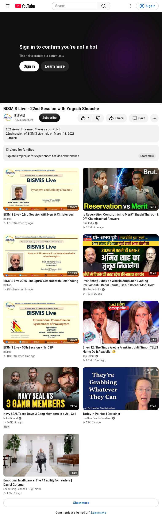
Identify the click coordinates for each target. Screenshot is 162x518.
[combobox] (75, 5)
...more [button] (12, 137)
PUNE (56, 129)
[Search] (103, 6)
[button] (81, 153)
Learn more (99, 512)
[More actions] (154, 118)
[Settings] (130, 5)
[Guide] (7, 5)
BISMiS (20, 116)
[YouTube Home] (25, 6)
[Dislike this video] (98, 118)
